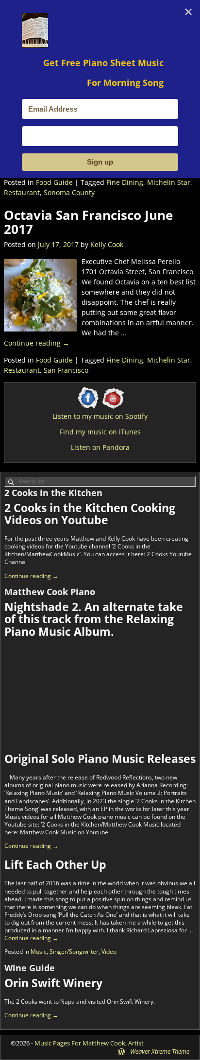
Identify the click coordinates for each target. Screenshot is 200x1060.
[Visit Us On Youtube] (112, 407)
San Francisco (66, 370)
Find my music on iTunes (100, 431)
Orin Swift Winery (53, 983)
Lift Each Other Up (55, 864)
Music (39, 951)
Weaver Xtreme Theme (159, 1051)
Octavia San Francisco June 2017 (88, 222)
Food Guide (54, 182)
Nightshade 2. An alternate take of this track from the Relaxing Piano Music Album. (93, 619)
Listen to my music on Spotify (100, 416)
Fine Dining (124, 182)
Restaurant (22, 192)
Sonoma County (69, 192)
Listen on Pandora (100, 447)
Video (109, 951)
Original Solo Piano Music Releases (100, 758)
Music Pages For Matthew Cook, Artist (89, 1043)
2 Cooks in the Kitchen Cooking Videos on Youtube (89, 514)
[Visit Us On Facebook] (88, 407)
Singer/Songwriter (74, 951)
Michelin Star (168, 182)
